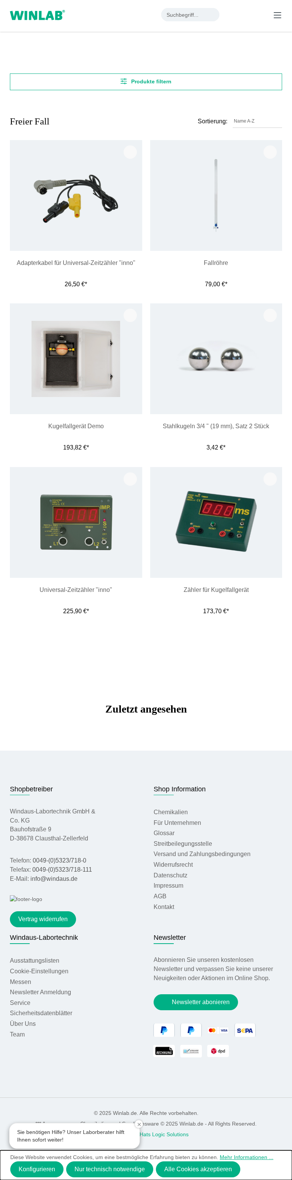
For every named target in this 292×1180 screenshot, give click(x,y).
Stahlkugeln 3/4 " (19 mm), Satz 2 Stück (216, 426)
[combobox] (183, 14)
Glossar (164, 833)
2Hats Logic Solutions (162, 1134)
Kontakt (164, 907)
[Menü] (277, 15)
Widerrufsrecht (173, 864)
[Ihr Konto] (231, 14)
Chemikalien (171, 812)
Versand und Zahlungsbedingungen (202, 854)
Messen (20, 982)
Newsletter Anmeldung (40, 992)
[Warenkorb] (261, 14)
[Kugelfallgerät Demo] (76, 358)
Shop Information (180, 789)
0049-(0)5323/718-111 (62, 869)
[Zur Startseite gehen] (37, 14)
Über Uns (23, 1024)
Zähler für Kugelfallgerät (216, 590)
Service (20, 1003)
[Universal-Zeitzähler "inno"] (76, 522)
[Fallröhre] (216, 195)
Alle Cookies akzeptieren (198, 1169)
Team (17, 1034)
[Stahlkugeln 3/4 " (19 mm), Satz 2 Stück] (216, 358)
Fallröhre (216, 263)
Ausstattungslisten (34, 960)
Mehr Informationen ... (246, 1157)
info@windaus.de (54, 878)
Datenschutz (170, 875)
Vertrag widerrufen (43, 919)
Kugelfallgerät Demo (76, 426)
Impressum (168, 885)
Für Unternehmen (177, 823)
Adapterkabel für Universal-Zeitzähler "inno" (76, 263)
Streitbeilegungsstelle (183, 843)
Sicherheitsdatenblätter (41, 1013)
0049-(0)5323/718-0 (59, 860)
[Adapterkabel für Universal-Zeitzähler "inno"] (76, 195)
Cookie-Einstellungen (39, 971)
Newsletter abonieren (201, 1002)
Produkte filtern (150, 81)
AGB (160, 896)
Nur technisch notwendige (110, 1169)
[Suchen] (212, 14)
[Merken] (130, 152)
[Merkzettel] (247, 14)
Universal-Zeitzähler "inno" (76, 590)
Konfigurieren (37, 1169)
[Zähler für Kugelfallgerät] (216, 522)
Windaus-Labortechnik (44, 937)
